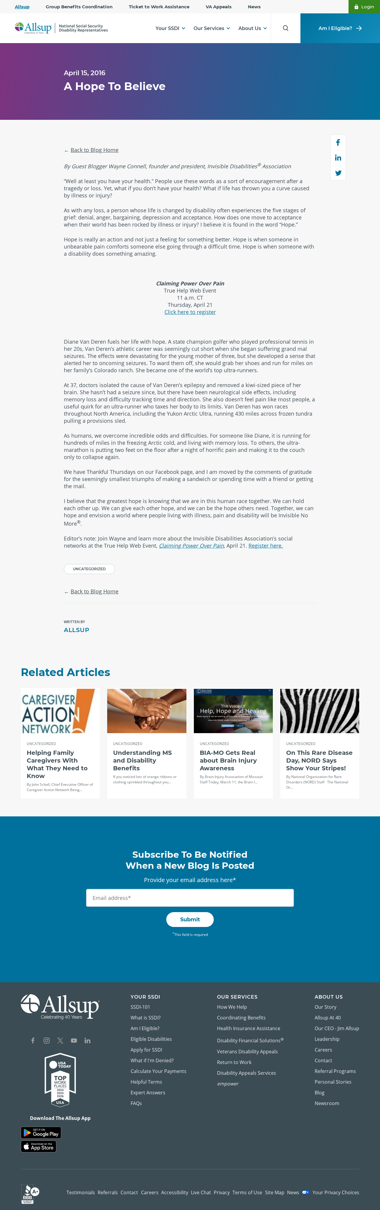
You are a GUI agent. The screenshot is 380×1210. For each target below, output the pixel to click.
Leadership (327, 1039)
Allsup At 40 (328, 1017)
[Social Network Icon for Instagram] (47, 1041)
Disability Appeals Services (246, 1073)
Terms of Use (247, 1192)
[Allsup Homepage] (61, 28)
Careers (323, 1049)
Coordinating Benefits (241, 1017)
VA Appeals (219, 7)
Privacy (222, 1192)
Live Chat (201, 1192)
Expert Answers (148, 1092)
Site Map (274, 1192)
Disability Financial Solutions (250, 1040)
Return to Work (234, 1062)
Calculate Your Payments (158, 1071)
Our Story (325, 1007)
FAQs (136, 1103)
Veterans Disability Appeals (247, 1051)
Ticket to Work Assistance (159, 7)
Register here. (265, 545)
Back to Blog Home (94, 149)
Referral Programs (335, 1071)
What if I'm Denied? (152, 1060)
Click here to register (190, 311)
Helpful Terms (146, 1082)
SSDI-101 (140, 1007)
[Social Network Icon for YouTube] (74, 1041)
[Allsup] (60, 1006)
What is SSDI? (146, 1017)
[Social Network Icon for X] (60, 1041)
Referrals (108, 1192)
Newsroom (327, 1103)
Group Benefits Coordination (79, 7)
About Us (249, 28)
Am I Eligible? (335, 28)
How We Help (232, 1007)
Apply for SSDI (146, 1049)
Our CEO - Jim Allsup (337, 1028)
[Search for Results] (285, 28)
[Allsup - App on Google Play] (41, 1133)
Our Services (209, 28)
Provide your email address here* (190, 880)
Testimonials (80, 1192)
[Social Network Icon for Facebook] (33, 1041)
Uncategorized (89, 569)
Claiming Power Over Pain (191, 545)
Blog (319, 1092)
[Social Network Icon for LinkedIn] (88, 1041)
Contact (323, 1060)
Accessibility (174, 1192)
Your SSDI (167, 28)
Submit (190, 919)
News (254, 7)
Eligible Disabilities (151, 1039)
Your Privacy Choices (335, 1192)
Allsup (22, 7)
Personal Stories (333, 1082)
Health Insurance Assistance (248, 1028)
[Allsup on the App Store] (38, 1146)
